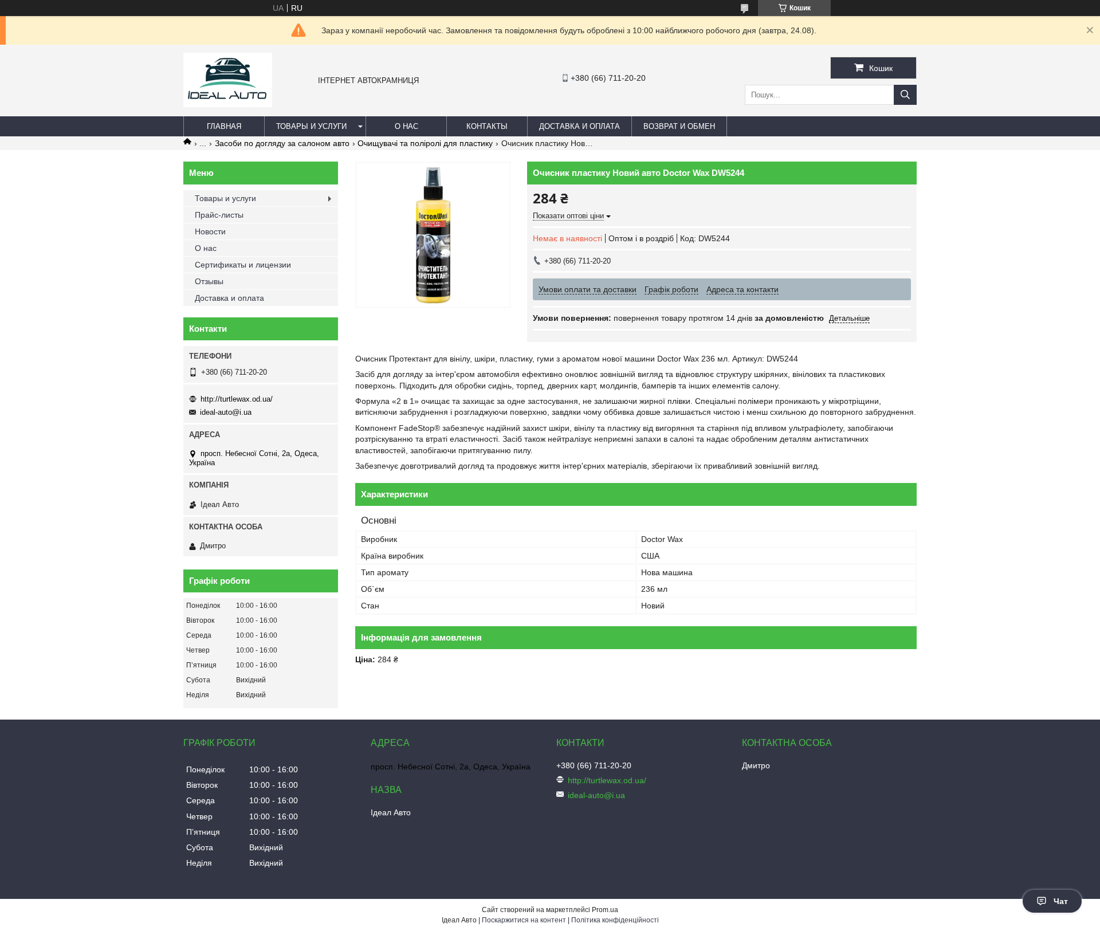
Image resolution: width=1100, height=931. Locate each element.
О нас (406, 126)
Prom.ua (605, 910)
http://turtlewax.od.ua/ (237, 399)
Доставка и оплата (579, 126)
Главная (224, 126)
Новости (210, 231)
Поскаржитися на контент (524, 920)
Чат (1061, 901)
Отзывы (209, 281)
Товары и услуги (311, 126)
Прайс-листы (219, 214)
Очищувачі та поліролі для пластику (425, 143)
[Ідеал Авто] (227, 104)
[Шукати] (905, 95)
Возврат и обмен (679, 126)
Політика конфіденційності (615, 920)
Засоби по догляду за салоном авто (282, 143)
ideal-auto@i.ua (226, 412)
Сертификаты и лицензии (243, 264)
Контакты (487, 126)
